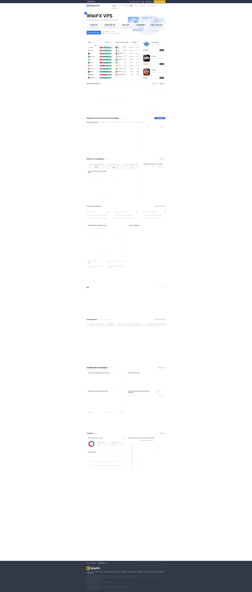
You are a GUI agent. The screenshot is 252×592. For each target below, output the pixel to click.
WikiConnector (127, 5)
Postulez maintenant (94, 32)
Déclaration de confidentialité (120, 571)
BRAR (136, 5)
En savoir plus (161, 287)
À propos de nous (90, 571)
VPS (119, 5)
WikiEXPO (162, 571)
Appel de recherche (132, 571)
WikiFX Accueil (91, 1)
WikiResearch (91, 573)
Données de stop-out (153, 5)
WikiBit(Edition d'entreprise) (143, 571)
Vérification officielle (154, 571)
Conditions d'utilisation (108, 571)
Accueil (114, 5)
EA (161, 5)
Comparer (160, 118)
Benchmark (142, 5)
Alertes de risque (99, 571)
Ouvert (161, 50)
